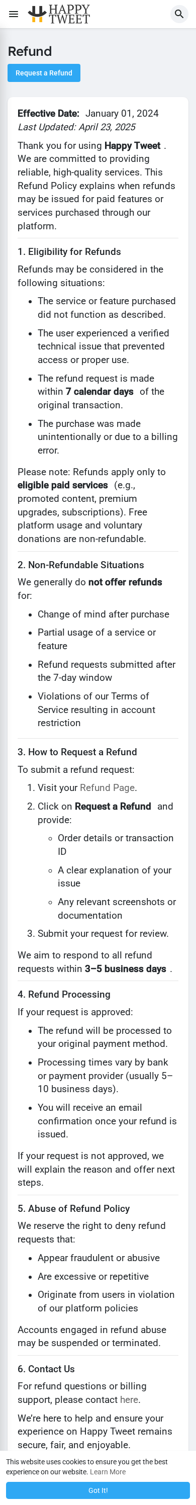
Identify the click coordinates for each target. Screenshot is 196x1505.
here (129, 1399)
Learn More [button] (108, 1472)
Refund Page (107, 787)
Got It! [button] (98, 1490)
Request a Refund (44, 73)
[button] (179, 14)
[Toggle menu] (13, 14)
